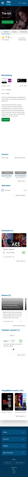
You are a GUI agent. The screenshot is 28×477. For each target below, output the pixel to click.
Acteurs (14, 32)
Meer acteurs (21, 181)
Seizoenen (6, 185)
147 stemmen (5, 40)
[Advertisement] (14, 56)
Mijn (8, 3)
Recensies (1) (7, 230)
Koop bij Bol (5, 119)
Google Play (21, 462)
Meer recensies (20, 261)
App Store (9, 462)
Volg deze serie (8, 22)
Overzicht (6, 32)
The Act (6, 13)
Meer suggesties (20, 416)
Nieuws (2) (6, 295)
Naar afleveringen (20, 195)
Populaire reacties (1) (11, 330)
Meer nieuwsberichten (19, 325)
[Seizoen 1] (14, 190)
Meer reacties (21, 355)
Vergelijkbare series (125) (12, 390)
